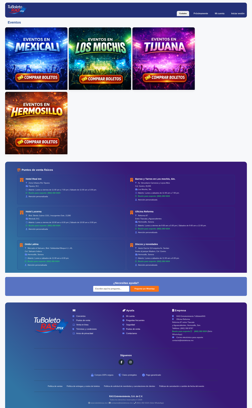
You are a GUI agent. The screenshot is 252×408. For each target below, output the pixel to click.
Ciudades (183, 13)
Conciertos (81, 316)
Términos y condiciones (86, 329)
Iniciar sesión (238, 13)
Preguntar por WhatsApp (145, 289)
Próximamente (201, 13)
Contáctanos (131, 333)
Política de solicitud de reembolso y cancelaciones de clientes (129, 386)
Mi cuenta (219, 13)
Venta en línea (82, 325)
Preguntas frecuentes (135, 320)
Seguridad (130, 325)
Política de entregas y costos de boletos (83, 386)
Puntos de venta (83, 320)
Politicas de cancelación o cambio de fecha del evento (181, 386)
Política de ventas (55, 386)
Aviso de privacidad (84, 333)
